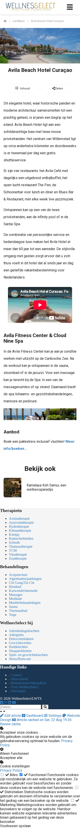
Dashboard (34, 715)
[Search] (45, 707)
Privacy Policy (11, 770)
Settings (55, 715)
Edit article (13, 715)
